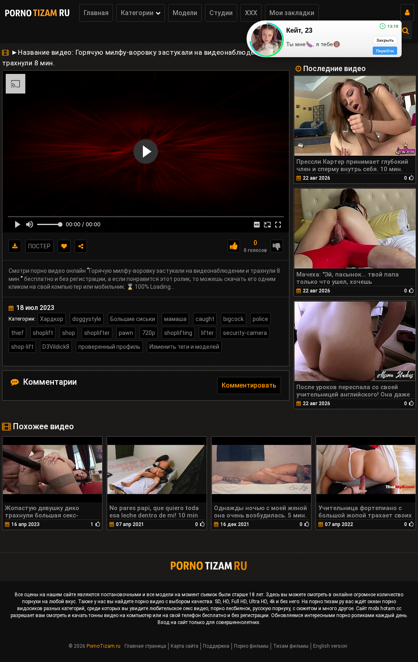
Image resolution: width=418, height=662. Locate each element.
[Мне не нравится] (277, 246)
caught (205, 319)
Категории (137, 13)
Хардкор (51, 319)
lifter (207, 333)
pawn (126, 333)
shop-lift (22, 346)
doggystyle (86, 319)
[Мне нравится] (234, 246)
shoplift (43, 333)
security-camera (245, 333)
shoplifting (178, 333)
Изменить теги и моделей (184, 346)
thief (17, 333)
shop (68, 333)
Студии (221, 13)
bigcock (233, 319)
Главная (96, 13)
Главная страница (145, 646)
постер (39, 246)
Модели (185, 13)
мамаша (175, 319)
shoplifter (97, 333)
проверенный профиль (109, 346)
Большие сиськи (132, 319)
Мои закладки (291, 13)
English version (330, 646)
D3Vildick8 (55, 346)
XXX (251, 13)
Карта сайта (184, 646)
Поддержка (216, 646)
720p (148, 333)
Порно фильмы (251, 646)
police (260, 319)
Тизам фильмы (291, 646)
